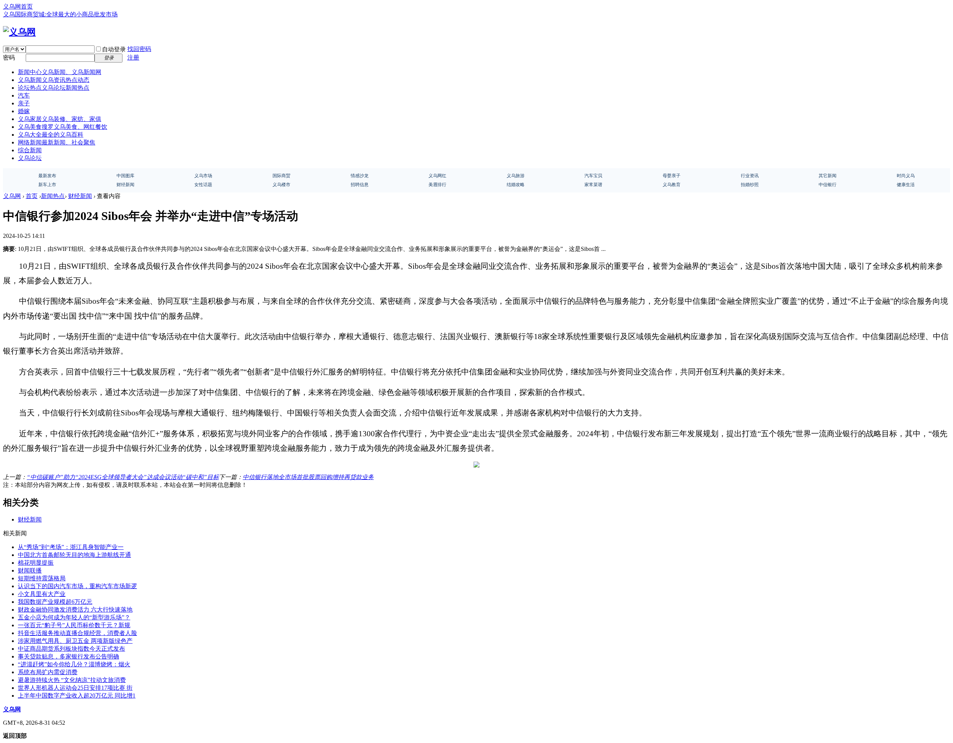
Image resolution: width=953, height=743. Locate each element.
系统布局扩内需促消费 (47, 672)
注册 (133, 57)
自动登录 (114, 49)
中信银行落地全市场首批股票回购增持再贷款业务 (308, 477)
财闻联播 (30, 570)
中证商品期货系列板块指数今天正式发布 (71, 648)
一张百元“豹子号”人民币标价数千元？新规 (74, 625)
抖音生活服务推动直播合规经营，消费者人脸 (77, 633)
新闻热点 (53, 196)
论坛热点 (53, 87)
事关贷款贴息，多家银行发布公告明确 (68, 656)
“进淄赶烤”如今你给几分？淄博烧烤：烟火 (74, 664)
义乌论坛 (30, 158)
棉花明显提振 (36, 562)
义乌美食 (62, 127)
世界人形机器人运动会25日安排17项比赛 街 (75, 688)
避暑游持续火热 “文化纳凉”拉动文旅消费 (72, 680)
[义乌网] (19, 32)
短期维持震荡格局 (42, 578)
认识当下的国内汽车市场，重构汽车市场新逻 (77, 586)
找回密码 (139, 49)
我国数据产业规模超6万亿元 (55, 602)
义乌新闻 (53, 80)
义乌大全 (50, 134)
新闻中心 (59, 72)
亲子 (24, 103)
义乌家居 (59, 119)
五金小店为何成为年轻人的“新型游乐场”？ (74, 617)
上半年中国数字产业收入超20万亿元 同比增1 (77, 695)
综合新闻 (30, 150)
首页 (32, 196)
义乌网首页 (18, 6)
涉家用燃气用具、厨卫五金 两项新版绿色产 (75, 641)
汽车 (24, 95)
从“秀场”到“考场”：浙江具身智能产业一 (71, 547)
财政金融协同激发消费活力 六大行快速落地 (75, 609)
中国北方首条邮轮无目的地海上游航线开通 (74, 555)
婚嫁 (24, 111)
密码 (9, 57)
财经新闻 (80, 196)
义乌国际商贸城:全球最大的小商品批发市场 (60, 14)
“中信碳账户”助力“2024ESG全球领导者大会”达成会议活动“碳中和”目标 (123, 477)
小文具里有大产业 (42, 594)
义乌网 (12, 196)
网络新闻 (56, 142)
